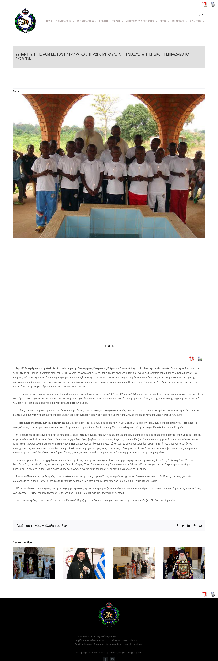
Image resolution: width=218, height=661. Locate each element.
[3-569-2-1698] (109, 166)
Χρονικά (16, 91)
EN (202, 14)
